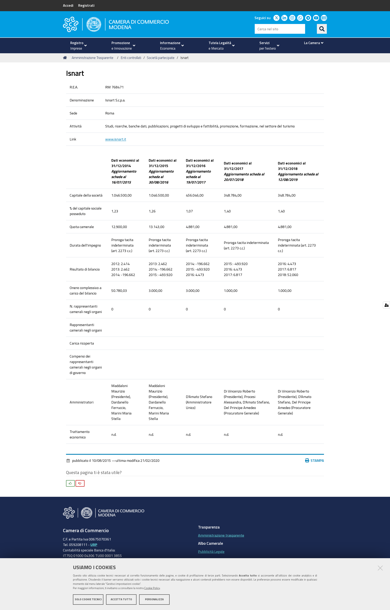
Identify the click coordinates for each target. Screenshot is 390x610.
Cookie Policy (152, 588)
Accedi (68, 5)
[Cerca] (322, 29)
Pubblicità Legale (211, 551)
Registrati (86, 5)
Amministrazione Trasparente (92, 57)
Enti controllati (131, 57)
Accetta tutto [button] (121, 599)
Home (65, 57)
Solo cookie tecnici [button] (88, 599)
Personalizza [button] (154, 599)
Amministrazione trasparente (221, 535)
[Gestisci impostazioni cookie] (386, 305)
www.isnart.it (115, 139)
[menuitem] (77, 45)
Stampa (317, 460)
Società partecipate (160, 57)
